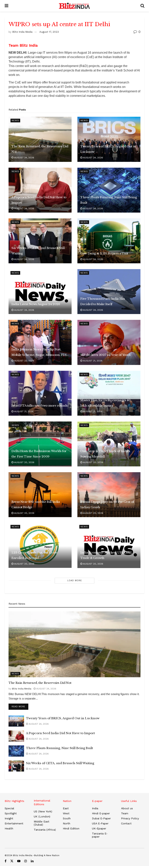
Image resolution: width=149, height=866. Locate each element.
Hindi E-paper (101, 813)
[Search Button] (142, 6)
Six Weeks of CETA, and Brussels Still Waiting (38, 250)
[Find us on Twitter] (11, 861)
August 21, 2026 (92, 360)
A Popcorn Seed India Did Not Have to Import (38, 199)
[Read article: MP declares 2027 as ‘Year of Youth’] (108, 342)
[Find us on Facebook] (5, 861)
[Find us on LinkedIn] (32, 861)
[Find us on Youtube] (18, 861)
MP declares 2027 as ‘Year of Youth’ (105, 355)
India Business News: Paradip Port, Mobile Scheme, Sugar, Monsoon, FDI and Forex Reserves (39, 353)
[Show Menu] (6, 6)
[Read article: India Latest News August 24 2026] (40, 291)
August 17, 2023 (49, 31)
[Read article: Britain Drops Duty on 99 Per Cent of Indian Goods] (108, 494)
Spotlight (11, 813)
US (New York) (43, 811)
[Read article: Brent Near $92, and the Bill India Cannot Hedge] (40, 494)
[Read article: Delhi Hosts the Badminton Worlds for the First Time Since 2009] (40, 443)
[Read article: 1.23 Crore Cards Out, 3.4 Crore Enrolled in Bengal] (40, 545)
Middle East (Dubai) (41, 823)
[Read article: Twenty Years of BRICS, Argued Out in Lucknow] (108, 139)
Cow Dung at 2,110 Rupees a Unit (104, 253)
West (66, 813)
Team (124, 813)
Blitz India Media (22, 31)
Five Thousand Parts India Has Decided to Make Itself (102, 301)
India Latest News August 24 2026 (35, 304)
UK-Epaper (99, 828)
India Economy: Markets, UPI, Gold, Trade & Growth (106, 555)
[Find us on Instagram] (25, 861)
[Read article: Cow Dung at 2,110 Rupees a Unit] (108, 240)
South (67, 818)
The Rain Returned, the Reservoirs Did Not (39, 149)
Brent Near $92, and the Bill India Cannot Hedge (35, 504)
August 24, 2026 (23, 157)
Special (9, 808)
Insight (9, 818)
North (66, 823)
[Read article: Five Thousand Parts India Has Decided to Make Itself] (108, 291)
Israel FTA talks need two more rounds (39, 405)
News (15, 120)
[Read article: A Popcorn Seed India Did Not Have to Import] (40, 190)
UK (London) (42, 816)
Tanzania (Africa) (45, 829)
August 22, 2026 (23, 360)
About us (127, 808)
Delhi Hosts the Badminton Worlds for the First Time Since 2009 (39, 453)
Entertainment (14, 823)
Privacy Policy (130, 818)
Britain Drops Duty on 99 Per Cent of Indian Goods (107, 504)
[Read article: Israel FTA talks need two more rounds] (40, 393)
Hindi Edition (71, 828)
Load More (74, 580)
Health (9, 828)
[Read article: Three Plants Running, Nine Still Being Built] (108, 190)
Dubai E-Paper (101, 818)
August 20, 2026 (23, 462)
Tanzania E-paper (99, 835)
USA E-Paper (100, 823)
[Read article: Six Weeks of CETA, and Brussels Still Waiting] (40, 240)
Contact (126, 823)
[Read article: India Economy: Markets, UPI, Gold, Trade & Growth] (108, 545)
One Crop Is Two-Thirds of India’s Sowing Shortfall (105, 453)
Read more (20, 706)
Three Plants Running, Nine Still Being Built (108, 199)
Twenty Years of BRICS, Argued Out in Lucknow (108, 149)
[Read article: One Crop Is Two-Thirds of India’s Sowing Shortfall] (108, 443)
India (95, 808)
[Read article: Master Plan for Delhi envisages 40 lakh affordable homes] (108, 393)
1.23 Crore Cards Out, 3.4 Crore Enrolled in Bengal (34, 555)
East (66, 808)
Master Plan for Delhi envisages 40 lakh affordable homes (105, 402)
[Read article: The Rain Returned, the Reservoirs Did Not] (40, 139)
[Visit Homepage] (74, 6)
